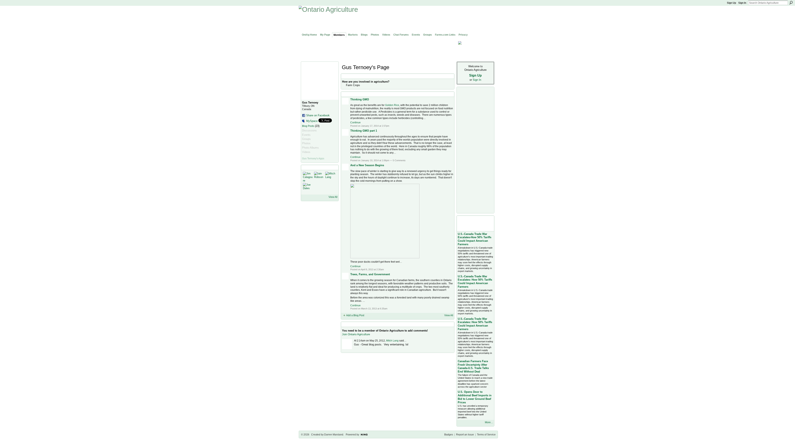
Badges (448, 434)
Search (791, 3)
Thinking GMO (359, 99)
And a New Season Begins (367, 165)
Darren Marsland (333, 434)
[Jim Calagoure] (308, 177)
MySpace (312, 121)
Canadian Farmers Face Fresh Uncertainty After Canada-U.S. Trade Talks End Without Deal (473, 366)
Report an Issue (465, 434)
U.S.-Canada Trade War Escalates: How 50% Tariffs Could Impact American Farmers (475, 281)
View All (333, 197)
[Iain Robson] (319, 177)
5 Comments (399, 160)
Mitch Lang (392, 340)
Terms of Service (486, 434)
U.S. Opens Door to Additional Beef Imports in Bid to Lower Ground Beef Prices (474, 397)
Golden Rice (392, 105)
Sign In (742, 2)
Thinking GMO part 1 (363, 130)
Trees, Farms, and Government (370, 274)
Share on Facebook (318, 115)
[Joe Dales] (308, 188)
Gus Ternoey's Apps (313, 158)
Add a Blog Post (355, 315)
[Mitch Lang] (330, 177)
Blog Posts (308, 126)
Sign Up (731, 2)
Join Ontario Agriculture (356, 334)
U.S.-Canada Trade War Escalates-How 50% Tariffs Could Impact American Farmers (474, 239)
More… (489, 422)
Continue (355, 122)
